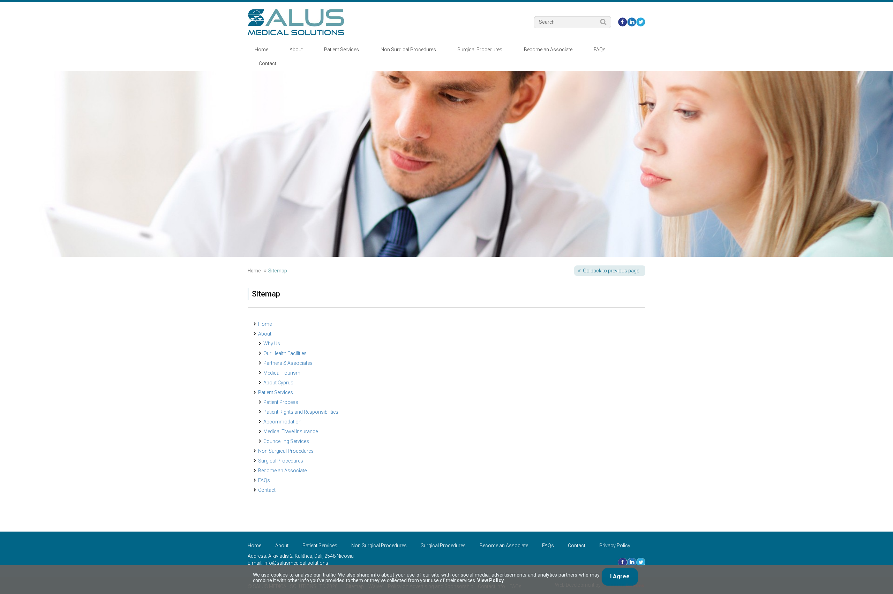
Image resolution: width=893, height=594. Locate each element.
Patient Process (280, 402)
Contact (267, 63)
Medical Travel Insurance (290, 431)
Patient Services (341, 49)
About (296, 49)
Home (261, 49)
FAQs (600, 49)
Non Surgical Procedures (408, 49)
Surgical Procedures (479, 49)
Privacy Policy (614, 545)
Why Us (271, 343)
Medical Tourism (281, 373)
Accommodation (282, 421)
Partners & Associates (288, 363)
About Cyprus (278, 382)
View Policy (490, 580)
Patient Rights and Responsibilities (300, 412)
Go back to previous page (611, 270)
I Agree (620, 576)
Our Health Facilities (285, 353)
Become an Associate (548, 49)
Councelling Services (286, 441)
